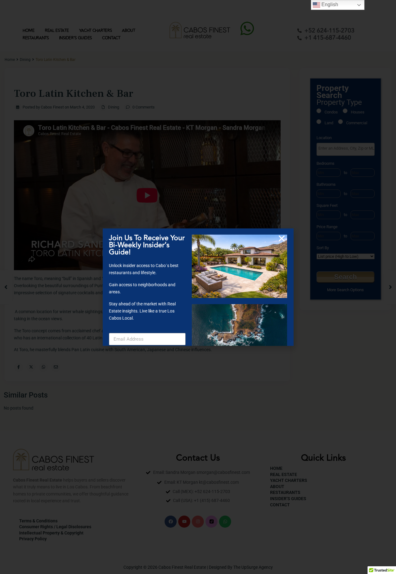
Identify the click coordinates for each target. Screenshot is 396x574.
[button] (282, 238)
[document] (198, 287)
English (329, 4)
